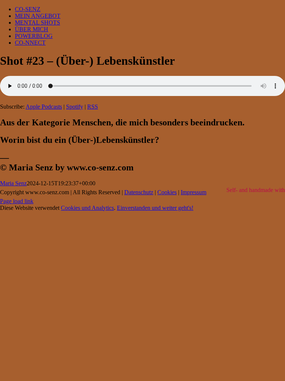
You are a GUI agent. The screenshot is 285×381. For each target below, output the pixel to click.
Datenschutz (138, 192)
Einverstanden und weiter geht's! (155, 208)
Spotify (74, 106)
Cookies (167, 192)
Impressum (193, 192)
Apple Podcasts (44, 106)
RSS (92, 106)
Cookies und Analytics (87, 208)
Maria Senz (13, 183)
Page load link (16, 201)
